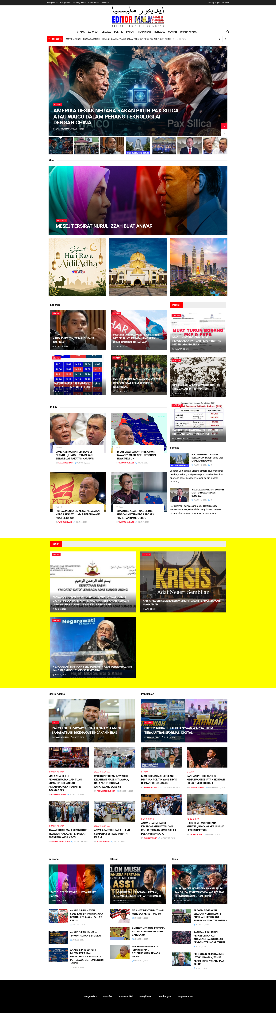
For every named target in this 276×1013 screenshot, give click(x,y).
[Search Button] (227, 32)
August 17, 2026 (183, 901)
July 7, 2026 (200, 947)
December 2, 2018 (182, 394)
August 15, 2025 (213, 834)
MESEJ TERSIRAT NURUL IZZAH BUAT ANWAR (104, 226)
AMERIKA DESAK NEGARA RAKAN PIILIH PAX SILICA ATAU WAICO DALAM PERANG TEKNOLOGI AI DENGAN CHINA (118, 39)
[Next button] (224, 126)
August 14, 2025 (141, 961)
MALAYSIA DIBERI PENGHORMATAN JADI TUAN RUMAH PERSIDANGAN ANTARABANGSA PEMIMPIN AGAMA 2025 (65, 783)
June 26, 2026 (78, 940)
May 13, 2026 (78, 737)
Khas (55, 723)
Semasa (106, 32)
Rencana (159, 32)
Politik (118, 32)
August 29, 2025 (76, 795)
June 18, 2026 (169, 737)
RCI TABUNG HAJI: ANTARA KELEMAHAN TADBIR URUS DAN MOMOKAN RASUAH (207, 457)
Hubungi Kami (79, 3)
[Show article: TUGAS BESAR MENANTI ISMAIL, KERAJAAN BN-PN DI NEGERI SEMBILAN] (164, 145)
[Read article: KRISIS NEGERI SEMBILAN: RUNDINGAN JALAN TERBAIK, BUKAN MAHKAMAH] (183, 582)
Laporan (93, 32)
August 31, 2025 (141, 918)
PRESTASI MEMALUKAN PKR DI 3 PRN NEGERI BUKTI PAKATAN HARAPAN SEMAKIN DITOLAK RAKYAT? (136, 338)
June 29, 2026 (81, 522)
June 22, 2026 (201, 968)
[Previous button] (224, 132)
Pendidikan (144, 32)
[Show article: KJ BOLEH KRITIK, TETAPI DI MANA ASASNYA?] (112, 145)
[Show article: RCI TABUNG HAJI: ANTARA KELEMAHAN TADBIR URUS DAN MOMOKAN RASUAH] (138, 145)
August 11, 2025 (126, 791)
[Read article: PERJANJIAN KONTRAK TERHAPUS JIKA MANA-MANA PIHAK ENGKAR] (198, 377)
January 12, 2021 (181, 349)
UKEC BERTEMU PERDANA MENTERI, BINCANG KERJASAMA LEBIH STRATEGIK (205, 827)
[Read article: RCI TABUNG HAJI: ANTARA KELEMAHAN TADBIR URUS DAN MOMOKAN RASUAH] (179, 460)
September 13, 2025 (171, 788)
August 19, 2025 (167, 838)
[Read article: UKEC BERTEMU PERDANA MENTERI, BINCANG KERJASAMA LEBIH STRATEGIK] (207, 804)
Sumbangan (165, 996)
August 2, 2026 (83, 463)
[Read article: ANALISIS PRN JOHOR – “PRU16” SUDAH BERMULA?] (58, 937)
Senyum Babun (185, 996)
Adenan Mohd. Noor (106, 791)
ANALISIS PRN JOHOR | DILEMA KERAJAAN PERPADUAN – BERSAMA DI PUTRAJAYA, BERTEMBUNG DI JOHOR (86, 956)
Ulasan (172, 32)
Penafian (105, 3)
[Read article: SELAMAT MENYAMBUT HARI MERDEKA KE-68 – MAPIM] (120, 916)
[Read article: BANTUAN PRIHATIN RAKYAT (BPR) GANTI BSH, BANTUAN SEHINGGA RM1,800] (198, 422)
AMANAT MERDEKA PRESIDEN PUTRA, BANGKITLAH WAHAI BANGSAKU (148, 931)
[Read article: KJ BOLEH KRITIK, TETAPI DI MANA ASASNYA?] (78, 330)
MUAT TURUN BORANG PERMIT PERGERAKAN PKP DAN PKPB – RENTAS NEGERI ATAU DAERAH (196, 340)
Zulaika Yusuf (103, 842)
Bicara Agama (188, 32)
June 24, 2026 (150, 609)
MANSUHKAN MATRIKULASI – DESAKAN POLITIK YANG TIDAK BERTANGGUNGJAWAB (159, 780)
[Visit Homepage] (138, 16)
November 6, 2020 (182, 438)
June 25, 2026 (60, 609)
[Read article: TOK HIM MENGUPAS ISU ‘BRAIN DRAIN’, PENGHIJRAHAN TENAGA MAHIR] (120, 952)
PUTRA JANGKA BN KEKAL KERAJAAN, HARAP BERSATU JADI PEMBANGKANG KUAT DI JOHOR (78, 514)
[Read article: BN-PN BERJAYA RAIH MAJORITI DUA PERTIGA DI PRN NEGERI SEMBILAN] (78, 375)
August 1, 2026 (121, 347)
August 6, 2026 (61, 347)
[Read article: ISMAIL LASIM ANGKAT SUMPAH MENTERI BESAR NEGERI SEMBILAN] (179, 495)
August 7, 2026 (83, 232)
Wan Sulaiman (62, 129)
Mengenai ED (52, 3)
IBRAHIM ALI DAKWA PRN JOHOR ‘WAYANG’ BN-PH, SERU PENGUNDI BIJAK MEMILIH (136, 455)
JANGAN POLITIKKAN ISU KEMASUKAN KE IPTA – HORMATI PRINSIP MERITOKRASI (206, 780)
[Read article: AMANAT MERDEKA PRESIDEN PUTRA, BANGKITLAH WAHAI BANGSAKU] (120, 933)
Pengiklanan (65, 3)
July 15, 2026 (120, 391)
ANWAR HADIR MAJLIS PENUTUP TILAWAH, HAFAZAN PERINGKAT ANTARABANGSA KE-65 (68, 834)
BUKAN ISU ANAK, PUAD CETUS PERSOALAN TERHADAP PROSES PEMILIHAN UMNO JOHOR (135, 514)
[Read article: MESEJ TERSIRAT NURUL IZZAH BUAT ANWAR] (76, 884)
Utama (80, 32)
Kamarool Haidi (65, 232)
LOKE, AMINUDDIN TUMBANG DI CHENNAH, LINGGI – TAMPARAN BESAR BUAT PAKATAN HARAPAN (75, 455)
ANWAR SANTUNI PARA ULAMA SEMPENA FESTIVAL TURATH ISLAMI (112, 834)
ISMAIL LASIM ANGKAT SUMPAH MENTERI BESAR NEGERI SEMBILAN (208, 492)
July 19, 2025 (119, 842)
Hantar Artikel (94, 3)
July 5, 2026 (142, 463)
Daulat (130, 32)
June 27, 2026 (143, 522)
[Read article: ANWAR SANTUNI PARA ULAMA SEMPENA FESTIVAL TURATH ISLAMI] (114, 811)
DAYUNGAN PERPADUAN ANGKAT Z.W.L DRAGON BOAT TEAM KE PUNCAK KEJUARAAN (137, 383)
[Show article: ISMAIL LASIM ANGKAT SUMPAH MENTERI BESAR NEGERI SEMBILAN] (189, 145)
